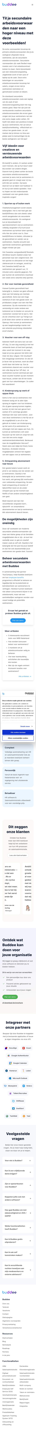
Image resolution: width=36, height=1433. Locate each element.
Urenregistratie (8, 1402)
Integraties (24, 1406)
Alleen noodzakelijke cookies (18, 738)
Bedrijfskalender (8, 1405)
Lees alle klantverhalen (18, 855)
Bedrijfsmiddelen (8, 1385)
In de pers (6, 1355)
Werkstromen (25, 1396)
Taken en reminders (27, 1392)
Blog (4, 1341)
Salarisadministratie (9, 1370)
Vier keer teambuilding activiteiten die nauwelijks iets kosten (18, 659)
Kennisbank (6, 1345)
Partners (5, 1352)
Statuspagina (7, 1317)
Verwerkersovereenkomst (12, 1328)
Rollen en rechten (26, 1389)
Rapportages (24, 1403)
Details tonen (25, 726)
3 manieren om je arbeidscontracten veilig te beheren (19, 650)
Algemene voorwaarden (11, 1321)
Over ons (5, 1304)
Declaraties (24, 1366)
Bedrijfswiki (24, 1399)
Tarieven (5, 1307)
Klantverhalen (7, 1338)
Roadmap (6, 1348)
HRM (4, 1366)
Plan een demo (18, 620)
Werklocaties (7, 1409)
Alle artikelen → (25, 676)
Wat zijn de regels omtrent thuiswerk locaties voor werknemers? (18, 668)
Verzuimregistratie (9, 1398)
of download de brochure (12, 1003)
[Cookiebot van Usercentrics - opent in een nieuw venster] (25, 693)
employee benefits (16, 577)
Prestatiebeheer (8, 1412)
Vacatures (6, 1310)
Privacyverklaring (9, 1324)
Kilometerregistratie (27, 1370)
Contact (5, 1314)
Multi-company (25, 1385)
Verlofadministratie (9, 1395)
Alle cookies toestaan (18, 732)
